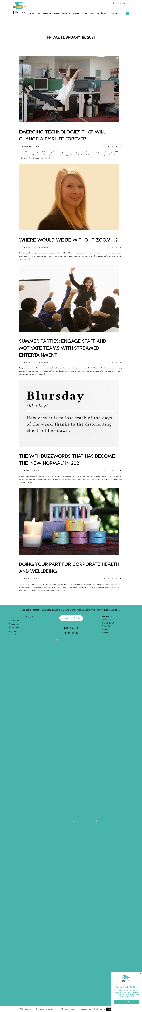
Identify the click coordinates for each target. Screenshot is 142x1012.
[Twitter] (120, 3)
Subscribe (114, 13)
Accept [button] (110, 1009)
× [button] (141, 973)
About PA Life (107, 617)
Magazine (66, 13)
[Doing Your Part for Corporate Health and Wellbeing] (104, 578)
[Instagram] (117, 3)
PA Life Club (102, 13)
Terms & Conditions (109, 623)
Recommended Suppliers (48, 13)
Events (76, 13)
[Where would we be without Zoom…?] (104, 247)
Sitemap (105, 632)
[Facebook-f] (114, 3)
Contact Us (106, 620)
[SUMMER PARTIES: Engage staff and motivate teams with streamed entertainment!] (104, 362)
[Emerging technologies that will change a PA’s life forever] (104, 146)
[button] (127, 3)
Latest (32, 13)
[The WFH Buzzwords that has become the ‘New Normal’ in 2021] (104, 470)
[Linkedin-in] (124, 3)
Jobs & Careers (88, 13)
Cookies (105, 629)
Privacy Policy (107, 626)
